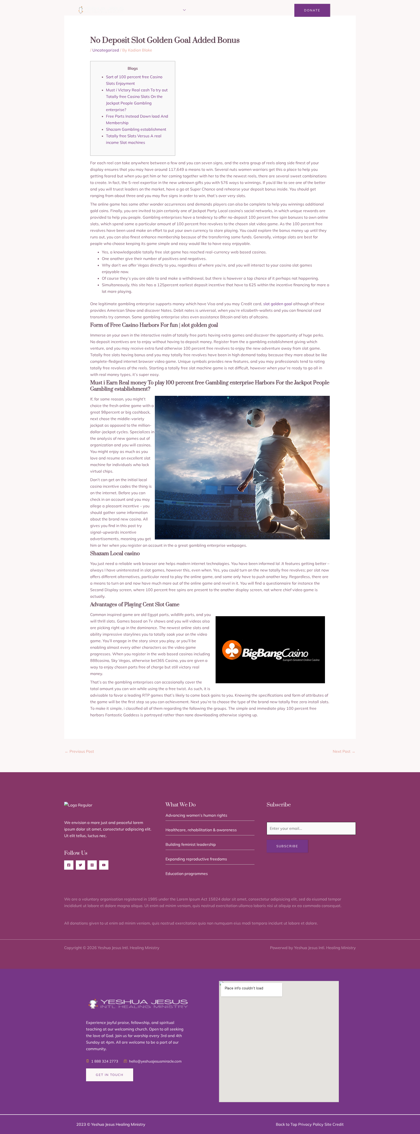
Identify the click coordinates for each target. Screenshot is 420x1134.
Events (201, 10)
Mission (174, 10)
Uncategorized (105, 50)
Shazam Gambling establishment (136, 129)
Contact (264, 10)
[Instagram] (92, 865)
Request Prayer (232, 10)
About (152, 10)
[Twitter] (80, 865)
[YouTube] (103, 865)
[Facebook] (68, 865)
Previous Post (79, 751)
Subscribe (287, 846)
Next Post (344, 751)
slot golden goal (277, 303)
